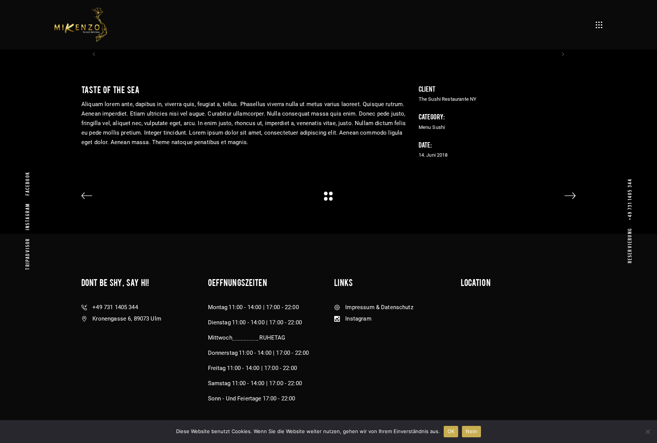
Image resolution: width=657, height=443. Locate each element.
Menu (425, 127)
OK (451, 431)
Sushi (438, 127)
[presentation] (94, 54)
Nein (471, 431)
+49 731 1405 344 (629, 199)
